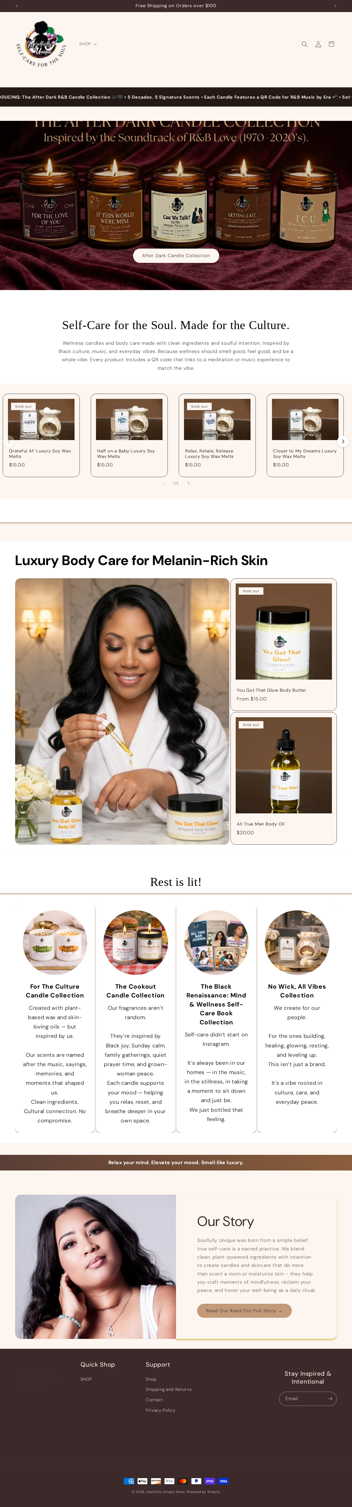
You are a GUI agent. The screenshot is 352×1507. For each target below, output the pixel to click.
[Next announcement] (335, 6)
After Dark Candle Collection (176, 255)
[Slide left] (163, 483)
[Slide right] (343, 441)
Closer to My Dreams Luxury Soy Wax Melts (305, 454)
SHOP (86, 1379)
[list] (176, 435)
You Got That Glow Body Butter (271, 690)
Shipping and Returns (169, 1389)
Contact (154, 1400)
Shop (151, 1379)
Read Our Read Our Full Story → (244, 1311)
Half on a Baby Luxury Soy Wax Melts (126, 454)
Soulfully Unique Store (166, 1492)
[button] (87, 44)
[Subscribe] (330, 1399)
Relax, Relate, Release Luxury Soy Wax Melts (209, 454)
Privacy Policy (160, 1410)
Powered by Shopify (203, 1492)
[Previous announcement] (17, 6)
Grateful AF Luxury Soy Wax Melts (40, 454)
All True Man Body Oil (261, 824)
